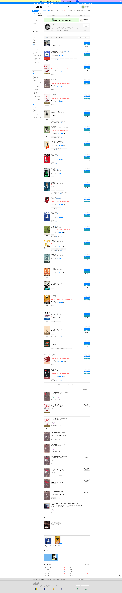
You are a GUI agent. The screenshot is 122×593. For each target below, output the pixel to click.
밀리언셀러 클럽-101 (53, 64)
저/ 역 (54, 52)
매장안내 (49, 10)
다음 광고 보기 (89, 8)
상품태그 (34, 48)
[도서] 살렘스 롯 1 (60, 30)
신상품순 (51, 37)
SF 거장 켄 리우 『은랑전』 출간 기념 (60, 121)
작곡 (53, 44)
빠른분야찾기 (35, 10)
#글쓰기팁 (71, 58)
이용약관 (39, 579)
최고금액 (38, 82)
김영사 (58, 52)
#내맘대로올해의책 (57, 348)
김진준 (55, 52)
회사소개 (33, 579)
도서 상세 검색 (35, 114)
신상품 (41, 10)
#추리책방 (52, 348)
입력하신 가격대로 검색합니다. (41, 82)
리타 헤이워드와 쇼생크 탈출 (57, 127)
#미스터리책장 (65, 148)
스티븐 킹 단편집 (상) (55, 95)
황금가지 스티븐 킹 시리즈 (54, 79)
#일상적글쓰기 (67, 58)
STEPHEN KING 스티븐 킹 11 (58, 456)
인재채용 (36, 579)
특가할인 (82, 10)
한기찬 (55, 156)
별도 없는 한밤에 (55, 370)
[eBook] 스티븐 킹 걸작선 (57, 545)
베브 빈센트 (52, 112)
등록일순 (54, 37)
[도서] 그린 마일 (56, 30)
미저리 (52, 521)
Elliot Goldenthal (53, 44)
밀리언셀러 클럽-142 (53, 369)
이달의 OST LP (57, 40)
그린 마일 (53, 169)
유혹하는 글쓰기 (55, 51)
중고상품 (55, 107)
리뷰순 (64, 37)
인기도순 (46, 37)
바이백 (46, 10)
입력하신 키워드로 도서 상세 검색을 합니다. (40, 118)
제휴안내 (58, 579)
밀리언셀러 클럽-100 (53, 94)
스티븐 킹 (48, 27)
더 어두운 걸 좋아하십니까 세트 (57, 141)
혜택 (33, 65)
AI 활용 (33, 43)
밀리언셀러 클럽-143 (53, 354)
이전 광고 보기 (88, 8)
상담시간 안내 (87, 585)
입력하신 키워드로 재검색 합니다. (40, 33)
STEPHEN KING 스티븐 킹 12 (58, 468)
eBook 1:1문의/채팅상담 (85, 583)
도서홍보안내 (52, 579)
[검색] (68, 7)
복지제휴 (61, 579)
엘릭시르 (58, 255)
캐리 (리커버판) (54, 296)
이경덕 (55, 128)
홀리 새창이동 (54, 182)
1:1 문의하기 (78, 585)
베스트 (39, 10)
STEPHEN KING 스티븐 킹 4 (58, 479)
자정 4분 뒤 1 (54, 268)
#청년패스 (75, 58)
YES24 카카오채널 (79, 579)
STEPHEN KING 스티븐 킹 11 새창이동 (67, 456)
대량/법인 (88, 10)
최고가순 (60, 37)
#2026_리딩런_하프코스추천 (55, 58)
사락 (54, 10)
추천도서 (85, 10)
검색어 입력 (35, 33)
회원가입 (79, 3)
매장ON (53, 397)
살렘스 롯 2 (54, 213)
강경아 (55, 112)
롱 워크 (53, 355)
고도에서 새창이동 (57, 226)
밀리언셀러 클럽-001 (53, 126)
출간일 (33, 103)
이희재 (55, 170)
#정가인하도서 (53, 207)
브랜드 (33, 85)
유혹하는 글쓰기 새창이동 (72, 51)
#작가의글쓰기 (62, 58)
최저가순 (57, 37)
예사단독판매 (74, 10)
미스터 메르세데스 (55, 313)
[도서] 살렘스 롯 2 (66, 30)
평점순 (62, 37)
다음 (74, 384)
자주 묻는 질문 (83, 585)
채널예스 (52, 10)
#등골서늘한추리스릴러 (58, 148)
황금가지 (58, 67)
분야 (33, 19)
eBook (55, 59)
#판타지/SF (52, 148)
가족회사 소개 (87, 579)
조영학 (55, 67)
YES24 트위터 (81, 579)
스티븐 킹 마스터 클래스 (56, 111)
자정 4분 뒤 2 (54, 254)
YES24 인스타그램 (82, 579)
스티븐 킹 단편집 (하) (57, 404)
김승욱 (55, 329)
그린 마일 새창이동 (58, 169)
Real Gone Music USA (60, 44)
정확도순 (48, 37)
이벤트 (44, 10)
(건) (57, 55)
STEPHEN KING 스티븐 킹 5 (57, 80)
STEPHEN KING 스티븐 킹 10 (58, 432)
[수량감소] (85, 41)
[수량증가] (89, 41)
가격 (33, 71)
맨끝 (75, 384)
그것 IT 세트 (54, 198)
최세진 (55, 283)
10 (72, 384)
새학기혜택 (70, 10)
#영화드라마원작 (58, 207)
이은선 (55, 142)
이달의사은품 (79, 10)
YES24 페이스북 (80, 579)
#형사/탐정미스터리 (53, 321)
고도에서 (53, 226)
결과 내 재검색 (35, 31)
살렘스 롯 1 (54, 155)
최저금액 (35, 82)
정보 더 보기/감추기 (64, 55)
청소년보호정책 (48, 579)
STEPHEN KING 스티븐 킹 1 (58, 491)
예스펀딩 (57, 10)
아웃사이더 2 (54, 240)
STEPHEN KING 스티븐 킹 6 (58, 444)
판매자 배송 (58, 397)
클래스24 (60, 10)
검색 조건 (34, 36)
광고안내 (55, 579)
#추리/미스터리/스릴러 (64, 348)
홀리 (53, 182)
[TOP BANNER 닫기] (121, 1)
